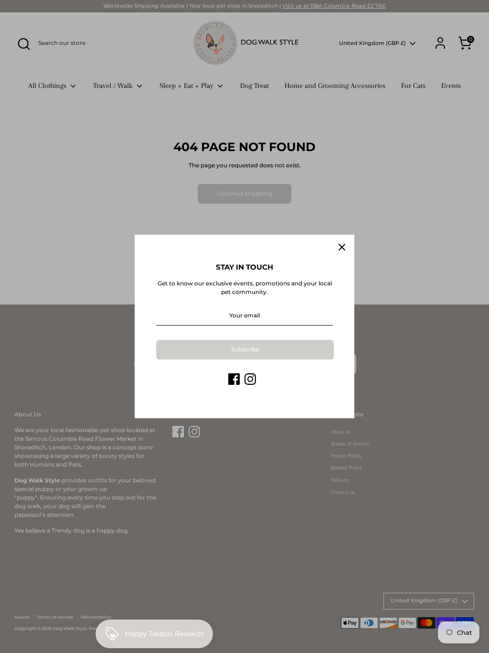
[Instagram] (250, 379)
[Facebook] (234, 379)
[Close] (341, 247)
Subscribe (245, 349)
